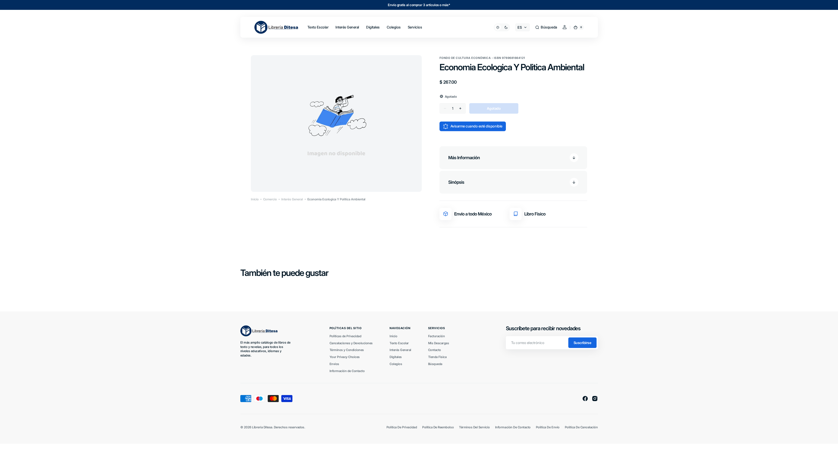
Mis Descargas (438, 343)
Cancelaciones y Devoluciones (351, 343)
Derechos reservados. (289, 427)
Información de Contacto (347, 371)
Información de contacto (513, 427)
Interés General (292, 199)
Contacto (434, 350)
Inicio (255, 199)
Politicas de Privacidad (345, 336)
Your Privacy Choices (345, 357)
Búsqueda (435, 364)
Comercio (270, 199)
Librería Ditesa (262, 427)
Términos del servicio (474, 427)
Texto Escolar (399, 343)
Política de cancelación (581, 427)
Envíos (334, 364)
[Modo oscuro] (502, 27)
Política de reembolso (438, 427)
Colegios (396, 364)
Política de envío (548, 427)
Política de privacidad (401, 427)
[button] (546, 27)
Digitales (396, 357)
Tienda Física (437, 357)
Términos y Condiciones (347, 350)
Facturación (436, 336)
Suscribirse (582, 343)
